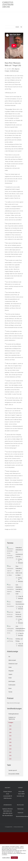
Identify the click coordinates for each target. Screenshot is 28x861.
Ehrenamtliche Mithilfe (14, 773)
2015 (10, 758)
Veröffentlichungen (14, 71)
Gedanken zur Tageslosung (12, 718)
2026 (10, 725)
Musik (10, 688)
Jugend (10, 674)
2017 (10, 752)
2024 (10, 732)
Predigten (7, 71)
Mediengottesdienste (14, 713)
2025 (10, 729)
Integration (11, 670)
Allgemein (17, 68)
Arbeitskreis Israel (13, 663)
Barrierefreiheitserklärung (20, 816)
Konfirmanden (12, 684)
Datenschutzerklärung (7, 850)
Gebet (10, 667)
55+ (9, 656)
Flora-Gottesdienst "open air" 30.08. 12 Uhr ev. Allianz (19, 571)
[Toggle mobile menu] (24, 6)
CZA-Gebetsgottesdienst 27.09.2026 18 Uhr (20, 628)
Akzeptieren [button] (14, 857)
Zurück (17, 27)
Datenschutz (20, 808)
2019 (10, 745)
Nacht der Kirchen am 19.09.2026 (18, 614)
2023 (10, 735)
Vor (21, 27)
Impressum (20, 812)
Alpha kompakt (12, 660)
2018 (10, 749)
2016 (10, 755)
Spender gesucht (13, 770)
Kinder (10, 677)
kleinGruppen (12, 681)
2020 (10, 742)
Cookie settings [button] (6, 857)
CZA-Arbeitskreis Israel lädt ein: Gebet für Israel (19, 589)
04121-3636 (21, 791)
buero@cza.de (20, 796)
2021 (13, 68)
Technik (10, 691)
